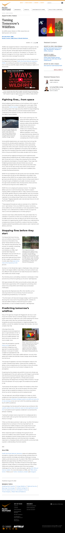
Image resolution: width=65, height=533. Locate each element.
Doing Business (17, 509)
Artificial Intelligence (22, 488)
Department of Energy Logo (7, 526)
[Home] (6, 6)
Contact (16, 505)
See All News (58, 69)
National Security (32, 486)
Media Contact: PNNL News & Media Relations (15, 38)
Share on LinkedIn (35, 43)
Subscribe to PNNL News (57, 504)
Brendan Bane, (8, 36)
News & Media (28, 2)
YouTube (3, 528)
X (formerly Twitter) (10, 528)
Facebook (20, 471)
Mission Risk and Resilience (19, 491)
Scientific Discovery (31, 505)
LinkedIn (25, 471)
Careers (36, 2)
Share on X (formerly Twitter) (33, 43)
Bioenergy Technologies (8, 488)
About (21, 2)
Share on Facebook (31, 43)
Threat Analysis (6, 491)
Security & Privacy (18, 514)
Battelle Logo (19, 526)
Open (61, 35)
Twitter (15, 471)
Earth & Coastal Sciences (8, 489)
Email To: (37, 43)
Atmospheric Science (22, 489)
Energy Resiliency (21, 486)
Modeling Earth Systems (8, 486)
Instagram (33, 471)
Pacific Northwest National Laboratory (12, 453)
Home (3, 13)
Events (42, 2)
